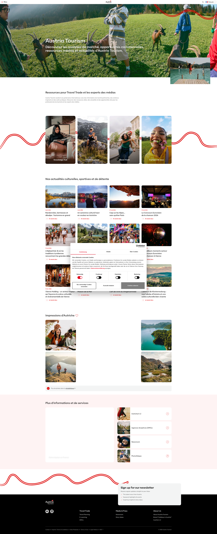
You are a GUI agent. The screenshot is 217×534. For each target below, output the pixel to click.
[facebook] (47, 511)
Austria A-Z (157, 520)
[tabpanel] (108, 434)
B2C (101, 529)
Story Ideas (120, 517)
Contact (47, 529)
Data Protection (74, 529)
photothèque (70, 388)
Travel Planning (85, 514)
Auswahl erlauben (108, 285)
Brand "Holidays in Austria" (162, 517)
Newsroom (119, 514)
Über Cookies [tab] (134, 251)
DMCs (81, 520)
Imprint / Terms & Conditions (60, 529)
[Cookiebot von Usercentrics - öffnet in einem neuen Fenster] (137, 246)
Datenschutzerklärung (98, 268)
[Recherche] (202, 2)
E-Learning (83, 517)
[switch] (99, 277)
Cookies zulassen (133, 285)
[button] (210, 2)
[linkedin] (52, 511)
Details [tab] (108, 251)
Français (211, 2)
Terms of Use (84, 529)
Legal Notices (94, 529)
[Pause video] (208, 60)
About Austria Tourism (160, 514)
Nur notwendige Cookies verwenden (84, 285)
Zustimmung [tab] (83, 252)
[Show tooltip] (208, 82)
